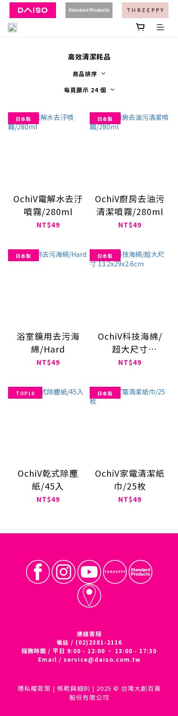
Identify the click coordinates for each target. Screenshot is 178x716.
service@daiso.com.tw (102, 659)
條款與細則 (73, 688)
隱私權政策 (34, 688)
